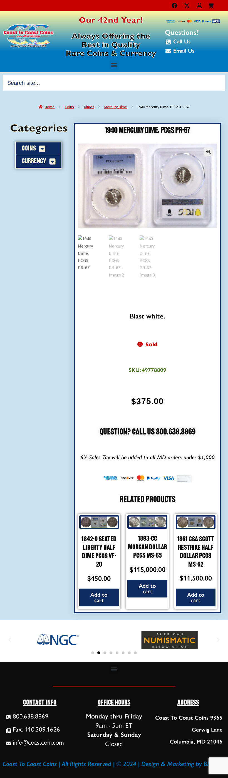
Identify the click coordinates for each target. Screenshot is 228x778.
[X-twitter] (186, 5)
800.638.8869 (175, 432)
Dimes (89, 106)
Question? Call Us (128, 432)
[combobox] (114, 83)
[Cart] (211, 4)
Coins (69, 106)
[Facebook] (174, 5)
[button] (114, 65)
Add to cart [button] (99, 597)
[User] (199, 5)
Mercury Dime (115, 106)
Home (49, 106)
